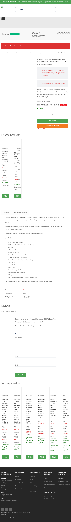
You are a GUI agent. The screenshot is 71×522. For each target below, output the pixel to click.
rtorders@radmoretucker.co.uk (9, 500)
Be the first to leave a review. (44, 64)
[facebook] (2, 509)
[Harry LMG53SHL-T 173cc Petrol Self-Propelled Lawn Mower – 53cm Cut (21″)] (53, 389)
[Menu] (3, 18)
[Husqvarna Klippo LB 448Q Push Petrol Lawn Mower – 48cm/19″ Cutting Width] (41, 389)
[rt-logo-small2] (9, 6)
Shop (8, 52)
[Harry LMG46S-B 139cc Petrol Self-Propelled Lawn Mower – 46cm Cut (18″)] (66, 389)
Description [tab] (6, 212)
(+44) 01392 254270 (6, 495)
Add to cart (52, 120)
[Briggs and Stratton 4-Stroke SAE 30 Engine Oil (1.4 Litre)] (5, 141)
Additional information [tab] (20, 212)
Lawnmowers (24, 52)
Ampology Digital (11, 517)
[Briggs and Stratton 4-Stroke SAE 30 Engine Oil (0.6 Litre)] (17, 141)
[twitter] (6, 509)
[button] (52, 126)
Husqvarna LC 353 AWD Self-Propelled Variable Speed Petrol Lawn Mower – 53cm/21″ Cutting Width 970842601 (5, 411)
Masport (25, 290)
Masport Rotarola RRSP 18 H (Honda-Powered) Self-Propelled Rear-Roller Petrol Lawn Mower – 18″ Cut (29, 411)
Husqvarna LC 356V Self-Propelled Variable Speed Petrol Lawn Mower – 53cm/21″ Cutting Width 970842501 (17, 411)
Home (4, 52)
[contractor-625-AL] (18, 72)
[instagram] (10, 509)
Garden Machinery (15, 52)
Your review (19, 337)
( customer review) (19, 149)
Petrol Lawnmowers (32, 52)
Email (17, 365)
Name (17, 356)
